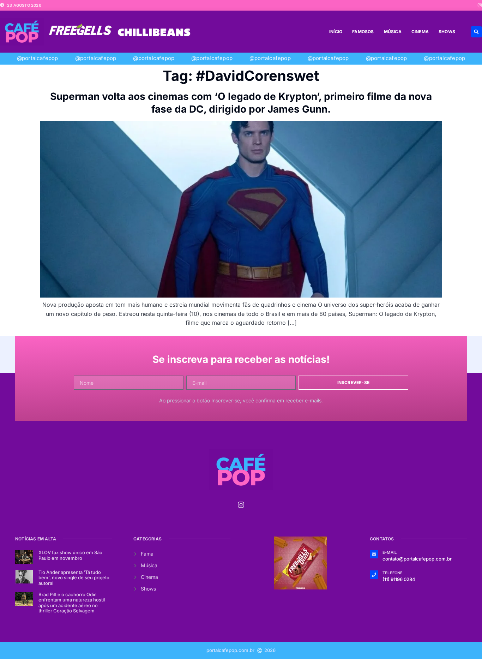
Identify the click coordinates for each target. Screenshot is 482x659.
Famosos (363, 31)
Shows (447, 31)
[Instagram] (479, 5)
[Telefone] (374, 574)
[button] (476, 31)
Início (335, 31)
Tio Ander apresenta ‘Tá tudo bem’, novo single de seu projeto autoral (73, 577)
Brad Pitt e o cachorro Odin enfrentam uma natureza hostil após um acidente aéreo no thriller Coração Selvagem (71, 603)
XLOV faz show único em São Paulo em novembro (70, 555)
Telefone (392, 572)
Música (393, 31)
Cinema (420, 31)
